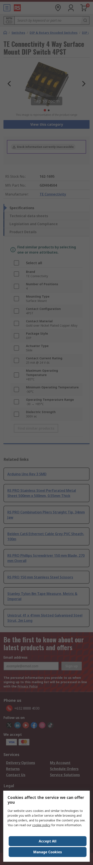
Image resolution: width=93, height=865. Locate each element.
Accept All (47, 841)
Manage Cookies (47, 852)
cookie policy (41, 825)
